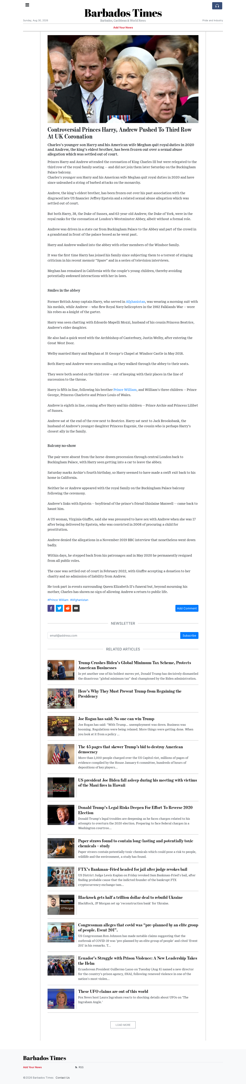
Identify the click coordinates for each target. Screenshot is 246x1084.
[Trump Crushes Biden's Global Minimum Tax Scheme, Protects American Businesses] (61, 670)
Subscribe (189, 635)
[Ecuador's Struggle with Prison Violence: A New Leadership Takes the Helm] (61, 965)
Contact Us (63, 1077)
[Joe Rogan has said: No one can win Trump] (61, 726)
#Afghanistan (79, 600)
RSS (81, 1067)
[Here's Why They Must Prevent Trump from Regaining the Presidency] (61, 698)
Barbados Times (123, 12)
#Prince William (58, 600)
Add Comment (187, 608)
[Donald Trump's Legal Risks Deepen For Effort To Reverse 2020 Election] (61, 815)
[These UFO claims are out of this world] (61, 998)
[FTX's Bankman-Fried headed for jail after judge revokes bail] (61, 876)
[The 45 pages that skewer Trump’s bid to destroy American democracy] (61, 754)
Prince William (125, 390)
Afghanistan (135, 302)
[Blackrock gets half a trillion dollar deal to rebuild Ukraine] (61, 904)
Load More (123, 1024)
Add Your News (123, 27)
